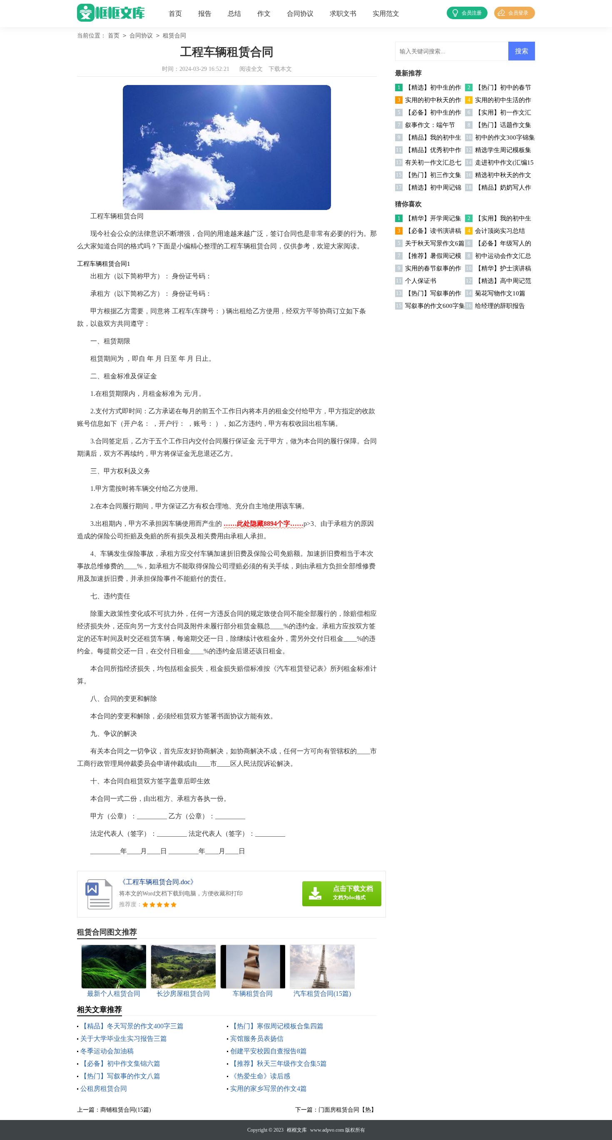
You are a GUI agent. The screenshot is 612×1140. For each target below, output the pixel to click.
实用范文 (386, 13)
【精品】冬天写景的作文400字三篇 (132, 1026)
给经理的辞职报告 (500, 305)
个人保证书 (420, 281)
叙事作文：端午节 (430, 125)
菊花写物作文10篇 (500, 293)
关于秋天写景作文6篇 (435, 243)
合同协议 (300, 13)
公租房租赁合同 (103, 1088)
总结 (234, 13)
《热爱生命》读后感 (260, 1076)
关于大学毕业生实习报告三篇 (123, 1038)
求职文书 (343, 13)
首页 (175, 13)
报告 (204, 13)
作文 (264, 13)
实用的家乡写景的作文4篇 (268, 1088)
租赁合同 (174, 35)
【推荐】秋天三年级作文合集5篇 (278, 1063)
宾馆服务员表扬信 (257, 1038)
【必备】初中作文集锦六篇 (120, 1063)
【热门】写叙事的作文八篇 (120, 1076)
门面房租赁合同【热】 (347, 1110)
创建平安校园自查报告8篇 (268, 1051)
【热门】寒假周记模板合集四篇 (276, 1026)
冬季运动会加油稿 (107, 1051)
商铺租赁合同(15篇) (125, 1110)
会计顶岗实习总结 (500, 231)
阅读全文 (251, 69)
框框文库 (297, 1130)
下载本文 (280, 69)
